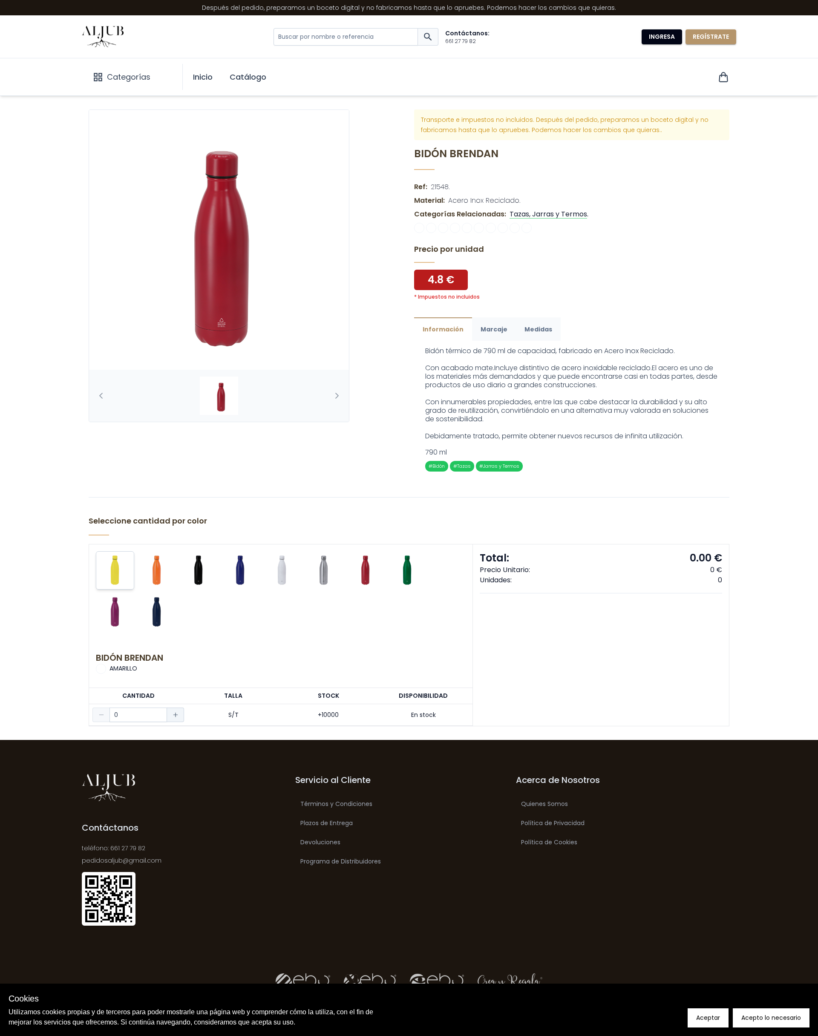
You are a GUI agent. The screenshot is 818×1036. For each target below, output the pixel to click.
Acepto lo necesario (771, 1017)
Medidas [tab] (538, 329)
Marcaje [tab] (494, 329)
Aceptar (708, 1017)
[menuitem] (202, 77)
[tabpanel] (572, 409)
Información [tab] (443, 329)
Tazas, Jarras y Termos (548, 214)
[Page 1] (219, 396)
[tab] (219, 396)
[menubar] (229, 77)
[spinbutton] (138, 715)
